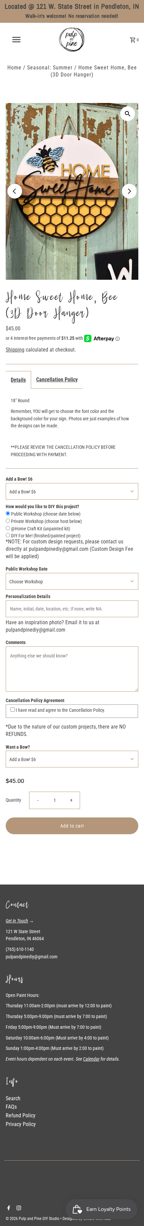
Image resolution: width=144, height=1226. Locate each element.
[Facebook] (8, 1208)
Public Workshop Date (27, 569)
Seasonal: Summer (50, 67)
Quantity (13, 800)
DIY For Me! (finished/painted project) (45, 535)
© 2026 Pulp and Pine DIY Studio (33, 1218)
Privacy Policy (21, 1124)
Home (14, 67)
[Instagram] (18, 1208)
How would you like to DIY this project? (42, 506)
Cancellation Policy (57, 379)
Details (18, 380)
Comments (15, 642)
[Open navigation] (17, 39)
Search (13, 1098)
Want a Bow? (18, 747)
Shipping (15, 350)
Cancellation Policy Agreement (35, 700)
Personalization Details (28, 596)
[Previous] (14, 191)
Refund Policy (20, 1115)
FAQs (11, 1107)
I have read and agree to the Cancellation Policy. (60, 710)
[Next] (129, 191)
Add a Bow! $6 (19, 479)
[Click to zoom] (127, 113)
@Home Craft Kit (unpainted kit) (40, 528)
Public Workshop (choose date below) (45, 514)
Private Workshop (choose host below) (46, 521)
